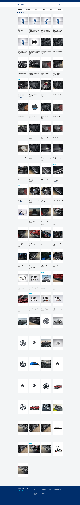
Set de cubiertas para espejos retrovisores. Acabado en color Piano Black (22, 310)
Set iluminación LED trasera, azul (46, 265)
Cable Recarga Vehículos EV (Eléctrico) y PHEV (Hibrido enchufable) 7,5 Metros (33, 375)
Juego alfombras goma (21, 116)
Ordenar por (20, 9)
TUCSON (19, 29)
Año (43, 9)
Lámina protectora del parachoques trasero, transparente (21, 95)
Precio (59, 9)
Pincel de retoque (20, 30)
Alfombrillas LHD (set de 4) (45, 73)
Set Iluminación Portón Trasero (34, 221)
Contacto (43, 494)
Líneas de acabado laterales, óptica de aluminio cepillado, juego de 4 (33, 332)
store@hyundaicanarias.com (57, 489)
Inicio (34, 489)
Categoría (28, 9)
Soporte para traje (21, 137)
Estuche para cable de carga (33, 116)
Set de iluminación (20, 265)
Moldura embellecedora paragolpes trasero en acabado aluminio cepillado (34, 266)
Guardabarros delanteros (22, 73)
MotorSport (35, 492)
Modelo (51, 9)
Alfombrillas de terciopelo (57, 94)
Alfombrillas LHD (55, 137)
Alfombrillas (19, 200)
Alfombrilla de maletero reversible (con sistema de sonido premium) (57, 158)
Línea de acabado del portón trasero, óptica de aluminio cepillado (57, 222)
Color (36, 9)
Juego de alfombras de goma (33, 137)
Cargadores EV (47, 4)
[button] (25, 27)
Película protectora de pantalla (46, 243)
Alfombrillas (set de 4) (44, 137)
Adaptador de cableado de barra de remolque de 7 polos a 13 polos (34, 52)
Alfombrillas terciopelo (56, 116)
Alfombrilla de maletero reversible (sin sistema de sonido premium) (46, 158)
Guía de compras (44, 489)
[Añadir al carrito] (23, 27)
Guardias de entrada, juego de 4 (58, 200)
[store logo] (20, 4)
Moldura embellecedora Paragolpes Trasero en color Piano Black (22, 244)
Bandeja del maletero (56, 265)
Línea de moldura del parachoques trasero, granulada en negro (46, 222)
